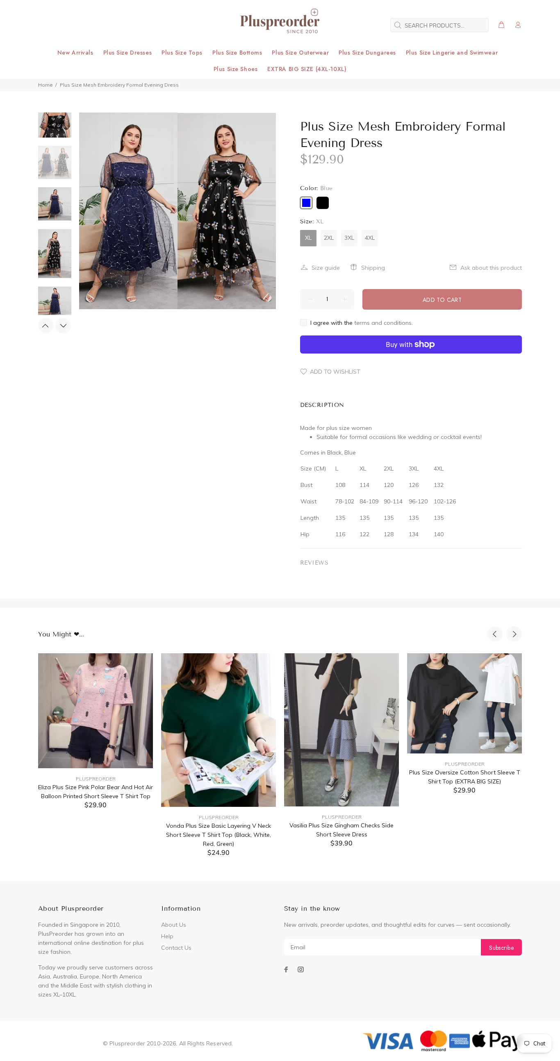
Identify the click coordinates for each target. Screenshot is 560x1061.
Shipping (373, 267)
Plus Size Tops (182, 52)
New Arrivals (75, 52)
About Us (173, 924)
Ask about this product (491, 267)
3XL (349, 237)
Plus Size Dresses (127, 52)
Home (45, 85)
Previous (46, 325)
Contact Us (176, 947)
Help (167, 936)
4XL (370, 237)
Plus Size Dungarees (367, 52)
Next (63, 325)
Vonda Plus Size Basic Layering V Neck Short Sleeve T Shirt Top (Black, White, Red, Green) (218, 834)
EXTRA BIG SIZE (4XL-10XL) (306, 69)
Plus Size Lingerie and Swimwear (452, 52)
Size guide (326, 267)
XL (308, 237)
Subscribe (501, 948)
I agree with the (361, 322)
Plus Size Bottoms (237, 52)
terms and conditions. (383, 322)
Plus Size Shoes (235, 69)
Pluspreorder (96, 779)
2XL (329, 237)
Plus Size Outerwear (300, 52)
